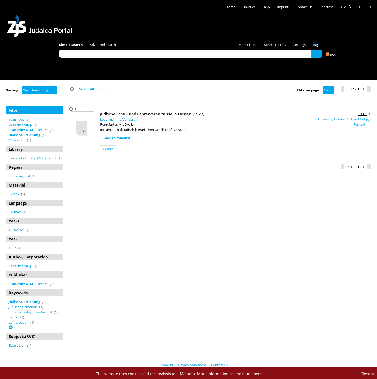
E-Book (14, 194)
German (15, 212)
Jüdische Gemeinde (23, 307)
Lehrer (14, 317)
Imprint (283, 7)
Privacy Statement (192, 365)
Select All (86, 89)
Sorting (12, 90)
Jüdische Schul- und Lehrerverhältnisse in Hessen (152, 113)
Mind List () (248, 44)
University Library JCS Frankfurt (33, 158)
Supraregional (20, 176)
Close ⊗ (367, 373)
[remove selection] (62, 119)
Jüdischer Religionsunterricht (31, 312)
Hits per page (308, 90)
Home (230, 7)
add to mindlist (117, 137)
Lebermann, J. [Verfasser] (119, 119)
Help (266, 7)
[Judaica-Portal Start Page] (40, 24)
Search (316, 53)
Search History (275, 44)
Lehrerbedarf (19, 322)
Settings (299, 44)
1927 (13, 248)
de (361, 7)
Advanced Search (103, 44)
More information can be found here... (231, 373)
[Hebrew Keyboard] (315, 45)
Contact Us (304, 7)
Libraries (248, 7)
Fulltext (360, 124)
